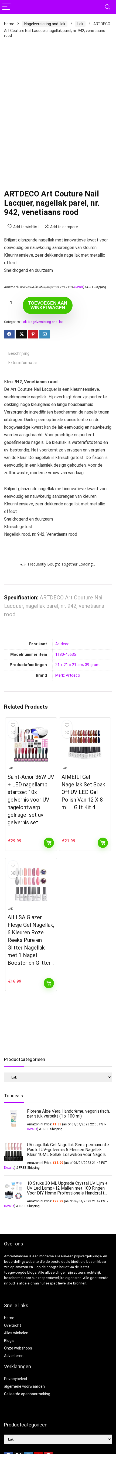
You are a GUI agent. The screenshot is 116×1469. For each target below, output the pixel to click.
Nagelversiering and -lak (44, 24)
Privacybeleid (15, 1379)
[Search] (107, 7)
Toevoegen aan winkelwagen (47, 305)
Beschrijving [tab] (18, 353)
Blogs (9, 1340)
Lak (80, 24)
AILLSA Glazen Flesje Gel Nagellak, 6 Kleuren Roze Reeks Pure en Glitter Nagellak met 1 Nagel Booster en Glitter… (31, 940)
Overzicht (12, 1325)
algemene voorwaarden (24, 1386)
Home (9, 24)
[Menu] (6, 7)
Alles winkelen (16, 1333)
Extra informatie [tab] (22, 362)
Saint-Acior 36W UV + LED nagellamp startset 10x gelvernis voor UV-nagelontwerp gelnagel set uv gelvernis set (31, 800)
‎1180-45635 (65, 654)
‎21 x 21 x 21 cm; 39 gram (77, 665)
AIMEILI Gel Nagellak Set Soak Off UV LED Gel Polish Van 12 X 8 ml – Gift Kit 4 (83, 792)
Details (78, 287)
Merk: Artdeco (67, 675)
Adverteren (13, 1356)
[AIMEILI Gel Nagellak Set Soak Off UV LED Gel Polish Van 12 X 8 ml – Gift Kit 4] (85, 744)
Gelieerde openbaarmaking (27, 1394)
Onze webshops (18, 1348)
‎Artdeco (62, 644)
